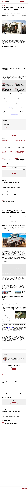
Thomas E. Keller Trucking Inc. (7, 62)
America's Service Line (6, 47)
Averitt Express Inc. (6, 69)
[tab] (4, 163)
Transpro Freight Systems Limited (8, 64)
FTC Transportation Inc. (6, 54)
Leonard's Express (6, 71)
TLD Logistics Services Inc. (7, 63)
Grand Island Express (6, 56)
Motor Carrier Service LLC (7, 59)
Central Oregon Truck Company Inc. (8, 50)
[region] (14, 165)
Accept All (25, 488)
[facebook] (11, 218)
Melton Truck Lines (6, 72)
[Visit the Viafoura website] (24, 166)
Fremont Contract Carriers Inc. (7, 53)
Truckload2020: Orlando (11, 106)
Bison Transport (5, 48)
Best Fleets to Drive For (14, 111)
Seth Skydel (10, 354)
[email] (16, 218)
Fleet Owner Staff (4, 15)
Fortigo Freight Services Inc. (7, 52)
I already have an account (14, 172)
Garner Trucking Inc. (6, 55)
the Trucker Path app (10, 324)
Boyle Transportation (6, 49)
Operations (3, 5)
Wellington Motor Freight (7, 65)
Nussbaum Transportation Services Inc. (9, 60)
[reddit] (15, 218)
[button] (2, 1)
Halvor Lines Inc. (5, 57)
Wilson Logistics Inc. (6, 73)
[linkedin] (12, 218)
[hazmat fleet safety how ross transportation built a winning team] (5, 290)
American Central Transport (7, 46)
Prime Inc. (4, 61)
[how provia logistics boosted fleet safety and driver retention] (18, 290)
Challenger (4, 51)
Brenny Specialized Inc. (6, 70)
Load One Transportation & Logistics (8, 58)
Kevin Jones (6, 123)
